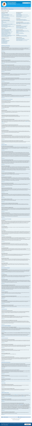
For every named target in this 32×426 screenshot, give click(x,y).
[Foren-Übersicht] (4, 4)
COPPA (8, 66)
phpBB (14, 418)
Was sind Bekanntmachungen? (4, 41)
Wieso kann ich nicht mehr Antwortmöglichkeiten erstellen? (7, 31)
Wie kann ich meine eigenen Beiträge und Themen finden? (21, 28)
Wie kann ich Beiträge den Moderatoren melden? (6, 34)
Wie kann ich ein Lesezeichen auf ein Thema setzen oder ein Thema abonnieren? (22, 31)
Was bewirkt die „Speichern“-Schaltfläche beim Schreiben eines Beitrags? (8, 35)
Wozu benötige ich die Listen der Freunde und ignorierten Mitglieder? (22, 22)
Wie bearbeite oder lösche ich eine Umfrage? (5, 32)
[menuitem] (5, 7)
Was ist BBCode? (3, 38)
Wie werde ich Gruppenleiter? (19, 15)
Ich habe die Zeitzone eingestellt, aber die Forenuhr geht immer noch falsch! (7, 23)
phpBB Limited (27, 121)
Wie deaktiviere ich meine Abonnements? (20, 33)
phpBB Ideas (2, 400)
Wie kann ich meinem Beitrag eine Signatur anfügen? (6, 30)
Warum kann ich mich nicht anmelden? (5, 15)
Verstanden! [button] (27, 424)
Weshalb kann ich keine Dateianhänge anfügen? (6, 33)
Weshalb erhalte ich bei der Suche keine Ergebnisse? (21, 26)
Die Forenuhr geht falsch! (3, 22)
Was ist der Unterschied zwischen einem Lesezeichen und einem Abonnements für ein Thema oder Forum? (22, 30)
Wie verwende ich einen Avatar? (4, 25)
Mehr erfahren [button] (6, 424)
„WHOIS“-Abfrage (21, 404)
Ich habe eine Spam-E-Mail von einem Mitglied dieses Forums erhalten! (23, 20)
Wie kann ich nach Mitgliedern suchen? (20, 27)
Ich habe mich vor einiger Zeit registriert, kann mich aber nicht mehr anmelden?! (7, 16)
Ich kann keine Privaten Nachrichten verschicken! (21, 19)
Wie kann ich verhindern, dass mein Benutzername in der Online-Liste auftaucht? (8, 21)
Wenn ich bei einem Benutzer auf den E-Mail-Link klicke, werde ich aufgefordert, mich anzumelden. (7, 26)
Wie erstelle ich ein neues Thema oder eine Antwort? (6, 29)
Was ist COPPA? (3, 13)
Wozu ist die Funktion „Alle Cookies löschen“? (5, 18)
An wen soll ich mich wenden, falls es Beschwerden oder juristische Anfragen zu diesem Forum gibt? (22, 39)
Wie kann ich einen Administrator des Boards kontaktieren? (21, 40)
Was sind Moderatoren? (18, 13)
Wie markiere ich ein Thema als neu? (4, 36)
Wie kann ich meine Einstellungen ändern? (5, 20)
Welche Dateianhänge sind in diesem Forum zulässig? (21, 35)
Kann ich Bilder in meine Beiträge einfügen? (5, 40)
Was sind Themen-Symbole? (4, 43)
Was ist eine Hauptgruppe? (18, 16)
